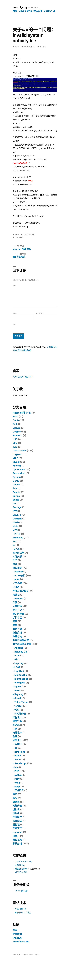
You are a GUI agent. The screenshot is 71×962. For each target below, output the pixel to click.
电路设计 (17, 732)
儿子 (15, 560)
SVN (15, 511)
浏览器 (16, 725)
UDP (16, 587)
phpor (17, 47)
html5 (17, 755)
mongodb (19, 682)
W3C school (20, 909)
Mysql (16, 461)
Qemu (16, 480)
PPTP (17, 533)
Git (16, 659)
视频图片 (17, 817)
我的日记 (17, 610)
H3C (15, 439)
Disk (15, 424)
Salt (15, 488)
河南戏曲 (17, 721)
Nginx (17, 686)
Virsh (16, 522)
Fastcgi (18, 571)
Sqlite (16, 499)
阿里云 (16, 836)
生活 (15, 728)
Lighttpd (19, 671)
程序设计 (17, 740)
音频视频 (17, 839)
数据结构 (17, 636)
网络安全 (17, 805)
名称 (15, 313)
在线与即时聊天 (21, 591)
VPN (15, 530)
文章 (17, 934)
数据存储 (17, 629)
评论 (14, 285)
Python (17, 477)
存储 (15, 602)
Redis (17, 690)
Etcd (17, 655)
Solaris (16, 492)
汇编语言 (19, 790)
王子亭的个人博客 (23, 912)
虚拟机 (16, 813)
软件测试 (17, 820)
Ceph (16, 420)
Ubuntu (17, 514)
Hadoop (18, 598)
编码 (15, 798)
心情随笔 (17, 606)
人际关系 (17, 556)
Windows (18, 537)
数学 (15, 625)
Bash (15, 416)
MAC (15, 458)
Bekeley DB (20, 651)
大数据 (16, 594)
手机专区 (17, 617)
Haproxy (19, 663)
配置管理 (17, 828)
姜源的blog (20, 865)
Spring (16, 496)
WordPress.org (21, 941)
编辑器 (16, 802)
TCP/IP (18, 583)
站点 (14, 324)
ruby (17, 778)
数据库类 (17, 632)
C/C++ (18, 744)
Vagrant (17, 518)
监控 (15, 736)
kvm (15, 446)
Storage (17, 507)
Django (17, 427)
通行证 (16, 824)
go (15, 747)
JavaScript (20, 763)
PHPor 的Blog (20, 7)
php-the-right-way (23, 861)
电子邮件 (39, 313)
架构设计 (17, 717)
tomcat (18, 705)
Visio (15, 526)
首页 (15, 10)
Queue (16, 484)
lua (16, 767)
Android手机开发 (22, 412)
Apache (18, 647)
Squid (17, 698)
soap (17, 786)
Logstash (18, 454)
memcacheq (21, 678)
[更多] (54, 11)
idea (15, 443)
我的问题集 (18, 613)
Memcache (20, 675)
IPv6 (16, 579)
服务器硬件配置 (21, 640)
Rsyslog (18, 694)
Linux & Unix (25, 10)
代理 (16, 709)
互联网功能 (18, 552)
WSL (15, 541)
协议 (15, 564)
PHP (16, 771)
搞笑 (15, 621)
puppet (18, 832)
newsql (17, 465)
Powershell (19, 473)
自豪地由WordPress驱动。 (31, 954)
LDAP (17, 667)
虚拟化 (16, 809)
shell (17, 782)
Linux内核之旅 (21, 890)
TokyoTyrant (21, 702)
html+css (19, 751)
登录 (15, 930)
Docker (48, 10)
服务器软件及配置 (22, 644)
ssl (14, 503)
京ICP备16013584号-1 (23, 377)
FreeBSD (17, 435)
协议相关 (17, 567)
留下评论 (43, 47)
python (18, 775)
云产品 (16, 549)
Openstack (19, 469)
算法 (15, 794)
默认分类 (37, 10)
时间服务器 (20, 713)
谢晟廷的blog (21, 869)
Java (17, 759)
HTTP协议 (19, 575)
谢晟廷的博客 (21, 872)
